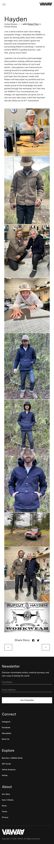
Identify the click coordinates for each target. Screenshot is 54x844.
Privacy (5, 817)
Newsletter (6, 733)
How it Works (7, 800)
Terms (4, 811)
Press (4, 806)
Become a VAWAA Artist (12, 758)
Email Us (5, 739)
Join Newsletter (27, 700)
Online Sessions (8, 770)
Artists (4, 775)
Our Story (6, 794)
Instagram (6, 722)
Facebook (6, 727)
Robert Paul (33, 24)
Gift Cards (6, 764)
